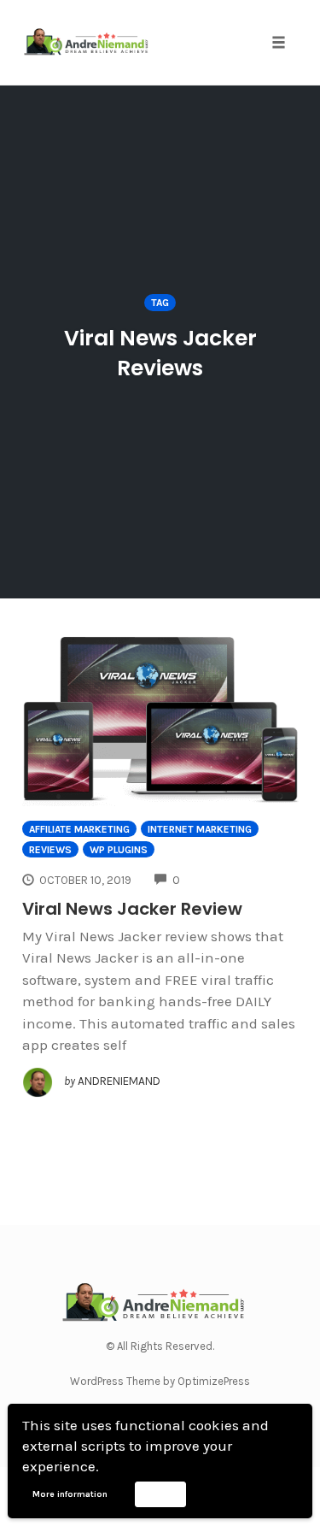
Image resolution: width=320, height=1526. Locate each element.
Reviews (50, 850)
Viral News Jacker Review (132, 909)
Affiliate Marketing (79, 829)
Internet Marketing (200, 829)
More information (70, 1494)
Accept (160, 1493)
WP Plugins (119, 850)
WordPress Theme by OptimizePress (160, 1381)
